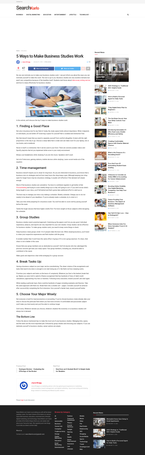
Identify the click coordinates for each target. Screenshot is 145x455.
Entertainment (60, 14)
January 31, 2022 (38, 62)
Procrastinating (21, 187)
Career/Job (58, 426)
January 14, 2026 (114, 125)
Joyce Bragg (26, 62)
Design (57, 434)
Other (81, 421)
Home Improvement (71, 440)
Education (47, 14)
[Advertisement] (72, 34)
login (22, 400)
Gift (68, 434)
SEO (81, 431)
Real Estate (83, 426)
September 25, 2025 (114, 136)
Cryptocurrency (60, 431)
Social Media (84, 436)
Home (18, 50)
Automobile (58, 421)
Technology (84, 14)
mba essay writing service (81, 80)
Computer (58, 429)
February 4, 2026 (113, 90)
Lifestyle (72, 14)
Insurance (70, 444)
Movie (82, 418)
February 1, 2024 (113, 181)
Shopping (83, 434)
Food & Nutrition (70, 426)
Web (81, 449)
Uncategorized (85, 447)
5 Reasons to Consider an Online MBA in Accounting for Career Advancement (117, 177)
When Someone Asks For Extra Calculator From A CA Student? (117, 226)
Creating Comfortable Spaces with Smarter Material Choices (118, 143)
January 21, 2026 (114, 112)
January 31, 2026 (114, 101)
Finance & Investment (71, 419)
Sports (82, 439)
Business (19, 14)
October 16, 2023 (114, 217)
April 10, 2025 (113, 148)
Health (69, 437)
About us (19, 430)
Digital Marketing (33, 14)
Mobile (82, 416)
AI (55, 416)
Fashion (69, 416)
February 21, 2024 (114, 157)
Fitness (69, 423)
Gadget (69, 429)
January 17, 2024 (114, 195)
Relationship (84, 429)
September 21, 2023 (114, 230)
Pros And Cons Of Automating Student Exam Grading (117, 165)
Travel (82, 444)
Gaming (69, 432)
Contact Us (19, 1)
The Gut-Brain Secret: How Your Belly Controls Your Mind (117, 121)
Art (56, 418)
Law (68, 446)
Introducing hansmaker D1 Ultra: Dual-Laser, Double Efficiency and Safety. (117, 132)
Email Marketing (58, 444)
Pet (81, 423)
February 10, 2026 (102, 79)
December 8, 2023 (114, 208)
